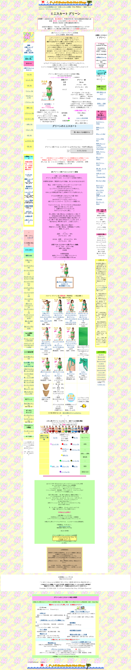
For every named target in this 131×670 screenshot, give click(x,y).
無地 (85, 7)
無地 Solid (29, 255)
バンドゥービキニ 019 (29, 294)
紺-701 (76, 466)
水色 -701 (55, 466)
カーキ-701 (75, 461)
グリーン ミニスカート (53, 9)
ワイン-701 (75, 444)
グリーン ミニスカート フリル (61, 649)
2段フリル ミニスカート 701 (29, 305)
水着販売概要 (29, 206)
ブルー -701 (29, 130)
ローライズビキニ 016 (29, 272)
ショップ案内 (29, 200)
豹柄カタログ (101, 99)
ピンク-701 (55, 444)
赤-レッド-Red (100, 134)
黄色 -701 (29, 108)
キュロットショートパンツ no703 (29, 316)
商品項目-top (52, 643)
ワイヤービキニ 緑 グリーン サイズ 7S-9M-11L (58, 315)
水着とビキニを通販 (64, 7)
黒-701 (76, 438)
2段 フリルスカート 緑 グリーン (46, 373)
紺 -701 (29, 135)
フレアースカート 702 (29, 311)
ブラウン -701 (29, 102)
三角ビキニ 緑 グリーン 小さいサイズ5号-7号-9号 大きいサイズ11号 (46, 317)
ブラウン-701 (75, 450)
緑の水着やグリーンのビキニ (72, 413)
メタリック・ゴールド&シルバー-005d (29, 345)
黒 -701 (29, 146)
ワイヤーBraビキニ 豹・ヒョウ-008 (29, 375)
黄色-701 (65, 455)
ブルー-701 (65, 466)
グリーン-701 (65, 461)
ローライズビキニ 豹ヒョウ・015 (29, 387)
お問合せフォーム (101, 57)
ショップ (30, 237)
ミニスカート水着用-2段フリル (81, 642)
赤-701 (65, 444)
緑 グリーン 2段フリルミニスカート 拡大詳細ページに (64, 284)
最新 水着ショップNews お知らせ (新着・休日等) (29, 49)
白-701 (55, 438)
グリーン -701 (29, 113)
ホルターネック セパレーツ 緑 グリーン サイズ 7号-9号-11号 (83, 317)
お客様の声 (28, 216)
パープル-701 (65, 472)
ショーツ (44, 397)
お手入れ (29, 211)
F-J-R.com (29, 174)
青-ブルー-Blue (101, 181)
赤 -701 (29, 85)
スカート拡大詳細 (82, 118)
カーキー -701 (29, 119)
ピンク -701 (29, 80)
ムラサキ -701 (29, 141)
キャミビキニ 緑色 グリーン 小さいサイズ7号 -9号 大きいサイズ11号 (46, 345)
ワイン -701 (29, 91)
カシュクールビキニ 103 (29, 283)
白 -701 (29, 74)
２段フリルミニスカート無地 (44, 437)
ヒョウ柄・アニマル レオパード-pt (29, 364)
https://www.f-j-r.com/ (64, 526)
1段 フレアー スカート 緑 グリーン (58, 373)
